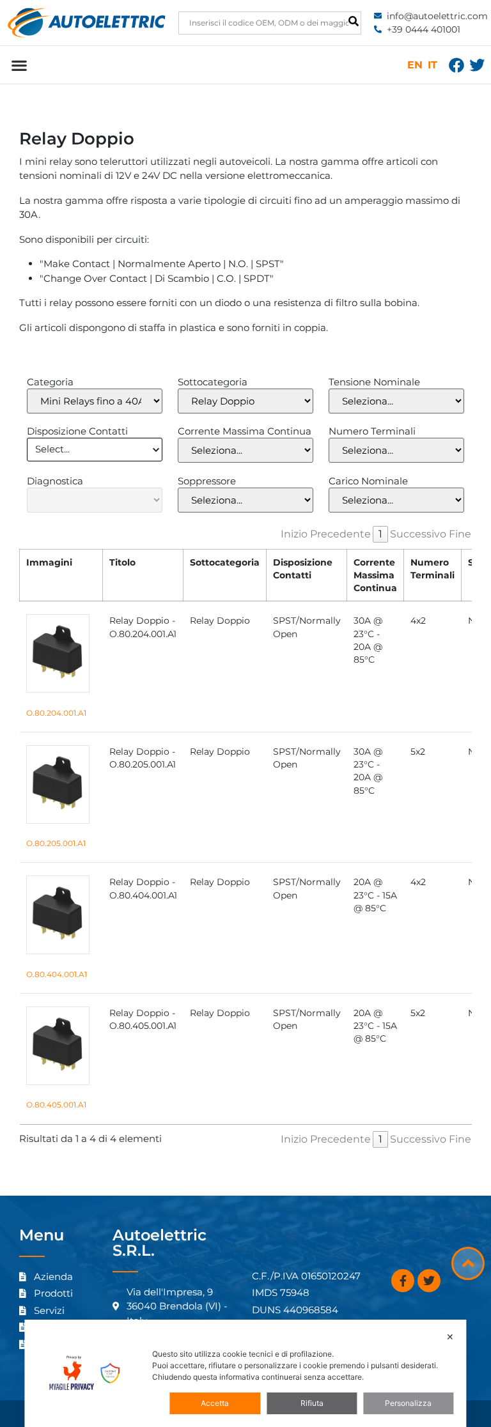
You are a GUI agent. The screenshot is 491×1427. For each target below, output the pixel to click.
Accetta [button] (215, 1403)
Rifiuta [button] (311, 1403)
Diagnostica (55, 481)
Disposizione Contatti (77, 431)
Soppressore (207, 481)
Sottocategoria (212, 382)
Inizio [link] (294, 534)
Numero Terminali (372, 431)
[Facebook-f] (402, 1280)
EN (415, 65)
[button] (18, 64)
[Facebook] (456, 65)
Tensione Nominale (374, 382)
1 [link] (380, 534)
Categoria (50, 382)
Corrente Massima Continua (244, 431)
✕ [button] (450, 1336)
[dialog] (245, 1373)
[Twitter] (477, 65)
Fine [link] (460, 534)
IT (432, 65)
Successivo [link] (418, 534)
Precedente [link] (340, 534)
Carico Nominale (368, 481)
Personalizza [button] (408, 1403)
